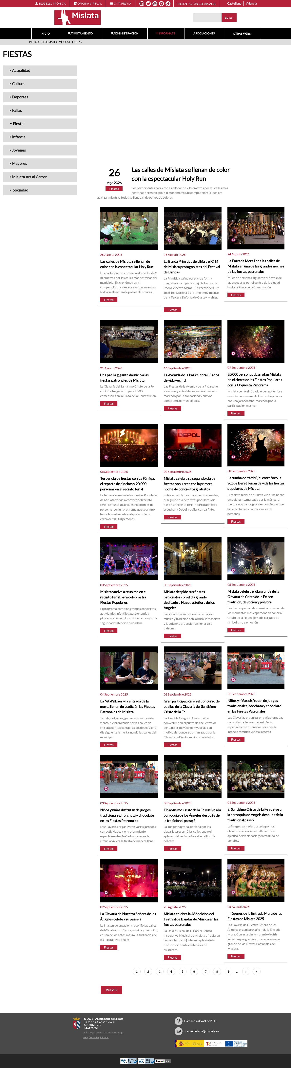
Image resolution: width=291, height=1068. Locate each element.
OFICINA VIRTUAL (89, 3)
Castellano (234, 3)
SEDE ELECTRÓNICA (52, 3)
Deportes (20, 97)
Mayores (19, 163)
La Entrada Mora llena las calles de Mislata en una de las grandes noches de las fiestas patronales (255, 266)
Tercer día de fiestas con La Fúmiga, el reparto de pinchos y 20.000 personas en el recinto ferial (127, 483)
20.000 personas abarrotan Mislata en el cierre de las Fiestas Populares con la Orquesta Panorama (254, 379)
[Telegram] (161, 4)
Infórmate (167, 33)
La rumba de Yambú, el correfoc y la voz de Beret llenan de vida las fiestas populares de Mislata (255, 483)
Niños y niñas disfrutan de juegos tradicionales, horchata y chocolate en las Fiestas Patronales (254, 705)
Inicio (45, 33)
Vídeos (64, 42)
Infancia (19, 137)
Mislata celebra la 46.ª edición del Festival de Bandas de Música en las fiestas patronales (191, 919)
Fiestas (19, 123)
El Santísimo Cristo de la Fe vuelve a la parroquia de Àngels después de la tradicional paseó (255, 814)
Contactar (94, 1037)
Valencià (251, 3)
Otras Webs (242, 33)
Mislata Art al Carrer (29, 176)
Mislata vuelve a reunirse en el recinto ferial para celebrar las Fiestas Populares (123, 597)
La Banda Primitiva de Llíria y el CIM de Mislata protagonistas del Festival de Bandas (192, 266)
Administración (125, 33)
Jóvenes (19, 150)
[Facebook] (142, 4)
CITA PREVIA (122, 3)
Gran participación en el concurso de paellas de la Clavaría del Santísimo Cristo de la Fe (192, 706)
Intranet (104, 1037)
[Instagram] (155, 4)
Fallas (17, 110)
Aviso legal (89, 1032)
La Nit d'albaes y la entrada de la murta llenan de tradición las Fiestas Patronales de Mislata (127, 706)
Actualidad (21, 70)
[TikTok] (168, 4)
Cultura (18, 83)
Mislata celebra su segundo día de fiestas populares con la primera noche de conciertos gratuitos (189, 483)
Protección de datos (106, 1032)
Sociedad (20, 190)
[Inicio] (75, 17)
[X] (148, 4)
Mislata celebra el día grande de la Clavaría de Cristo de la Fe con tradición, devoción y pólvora (253, 596)
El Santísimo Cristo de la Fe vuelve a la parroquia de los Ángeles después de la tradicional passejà (192, 815)
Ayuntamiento (81, 33)
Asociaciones (204, 33)
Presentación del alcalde (196, 3)
